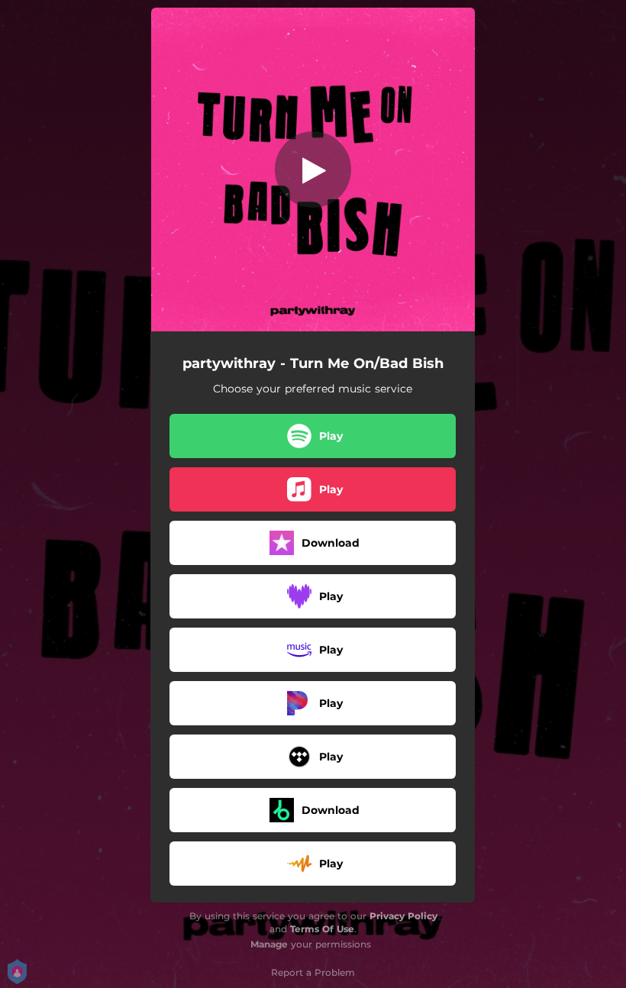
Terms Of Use (322, 929)
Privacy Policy (403, 916)
